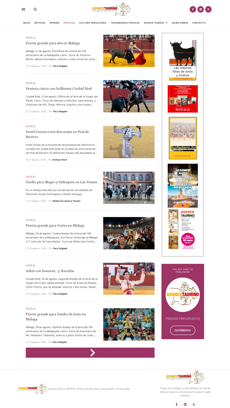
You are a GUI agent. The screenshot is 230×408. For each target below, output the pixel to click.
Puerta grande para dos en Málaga (53, 43)
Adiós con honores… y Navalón (50, 271)
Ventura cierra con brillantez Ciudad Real (59, 88)
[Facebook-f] (193, 9)
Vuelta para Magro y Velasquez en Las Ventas (61, 182)
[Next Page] (94, 353)
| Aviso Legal (122, 388)
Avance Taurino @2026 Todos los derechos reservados (81, 388)
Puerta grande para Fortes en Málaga (55, 225)
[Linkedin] (200, 9)
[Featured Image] (129, 51)
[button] (23, 9)
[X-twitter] (208, 9)
